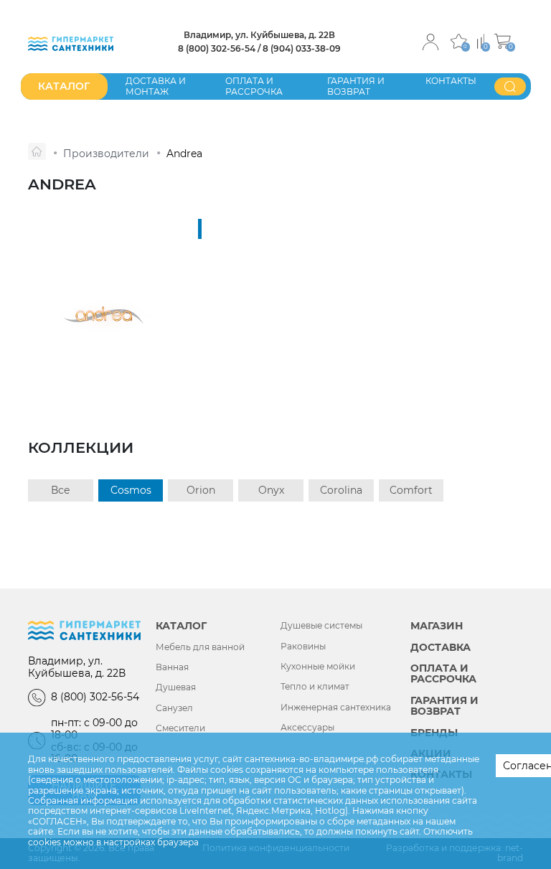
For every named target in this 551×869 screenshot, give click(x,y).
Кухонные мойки (318, 667)
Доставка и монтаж (156, 85)
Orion (201, 490)
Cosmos (130, 490)
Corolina (341, 490)
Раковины (303, 647)
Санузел (174, 708)
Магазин (436, 626)
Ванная (172, 667)
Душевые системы (321, 626)
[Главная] (37, 152)
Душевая (176, 687)
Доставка (440, 647)
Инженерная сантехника (336, 708)
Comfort (411, 490)
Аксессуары (307, 728)
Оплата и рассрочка (254, 85)
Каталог (181, 626)
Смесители (180, 728)
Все (60, 490)
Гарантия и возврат (356, 85)
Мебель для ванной (200, 647)
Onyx (271, 490)
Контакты (450, 80)
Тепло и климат (315, 687)
